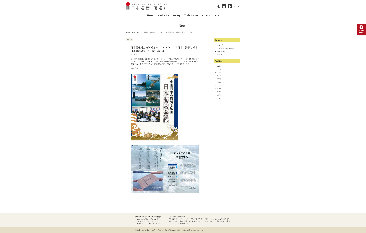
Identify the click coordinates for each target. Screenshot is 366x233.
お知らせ (219, 55)
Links (216, 15)
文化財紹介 (220, 45)
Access (206, 15)
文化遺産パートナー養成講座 (225, 48)
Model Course (191, 15)
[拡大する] (176, 74)
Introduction (163, 15)
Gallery (176, 15)
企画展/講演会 (221, 51)
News (150, 15)
